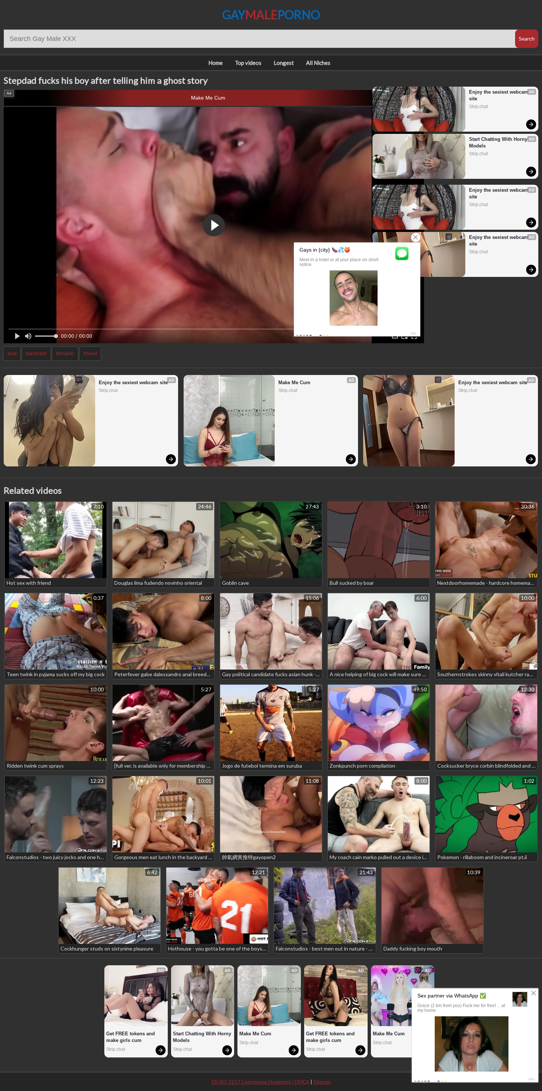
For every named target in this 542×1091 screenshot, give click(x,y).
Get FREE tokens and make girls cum (131, 1037)
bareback (36, 353)
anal (12, 353)
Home (215, 62)
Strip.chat (478, 106)
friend (90, 353)
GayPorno (271, 14)
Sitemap (322, 1082)
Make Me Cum (208, 98)
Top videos (248, 62)
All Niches (318, 62)
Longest (284, 62)
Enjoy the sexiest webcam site (499, 95)
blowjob (65, 353)
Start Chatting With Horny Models (499, 142)
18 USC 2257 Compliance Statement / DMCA (260, 1082)
